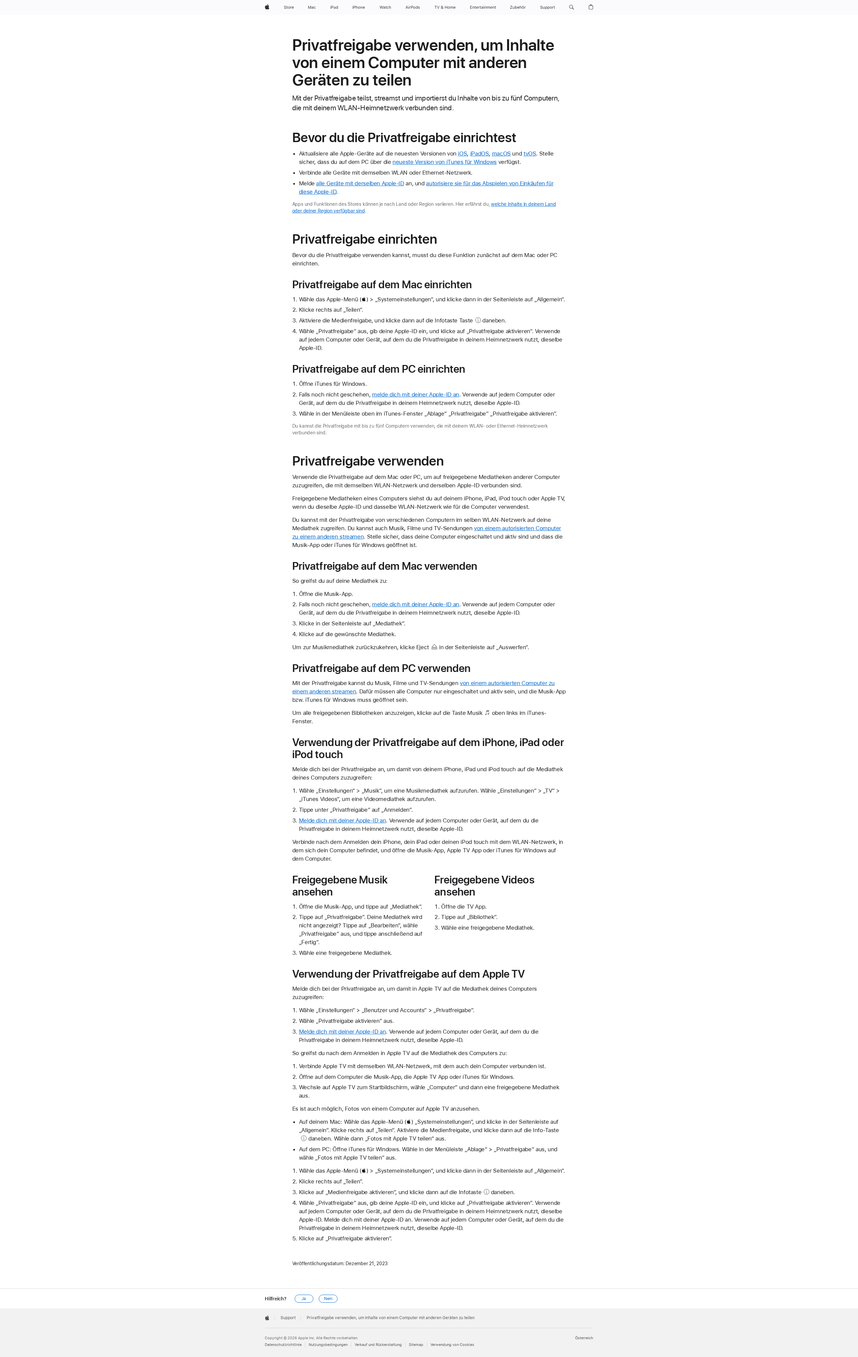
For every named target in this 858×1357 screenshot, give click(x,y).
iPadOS (479, 153)
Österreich (584, 1338)
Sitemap (416, 1345)
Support (288, 1317)
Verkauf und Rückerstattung (378, 1345)
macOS (501, 153)
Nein (328, 1298)
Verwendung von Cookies (452, 1345)
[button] (571, 7)
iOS (462, 153)
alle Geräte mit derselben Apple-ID (360, 183)
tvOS (530, 153)
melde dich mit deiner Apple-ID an (415, 394)
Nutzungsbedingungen (328, 1345)
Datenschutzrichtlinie (283, 1345)
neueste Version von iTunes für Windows (444, 162)
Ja (304, 1298)
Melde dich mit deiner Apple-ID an (342, 820)
